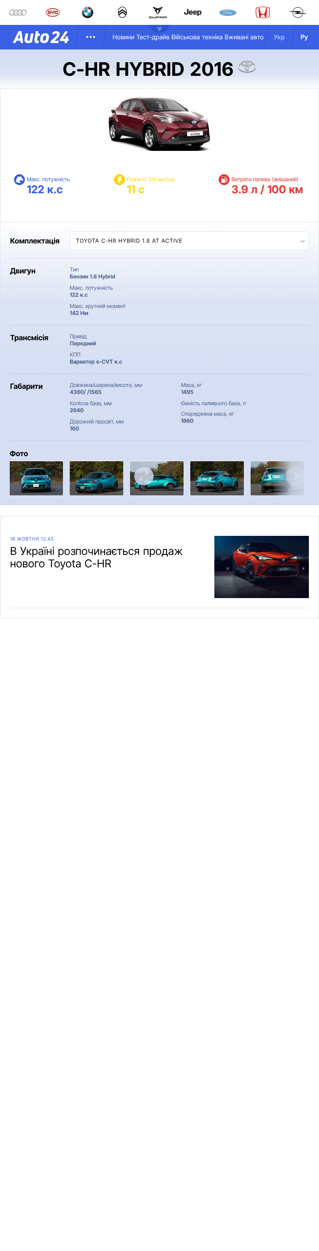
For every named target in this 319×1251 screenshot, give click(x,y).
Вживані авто (244, 37)
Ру (304, 37)
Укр (279, 37)
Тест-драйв (153, 37)
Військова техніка (197, 37)
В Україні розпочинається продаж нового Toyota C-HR (96, 557)
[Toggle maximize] (144, 476)
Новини (123, 37)
